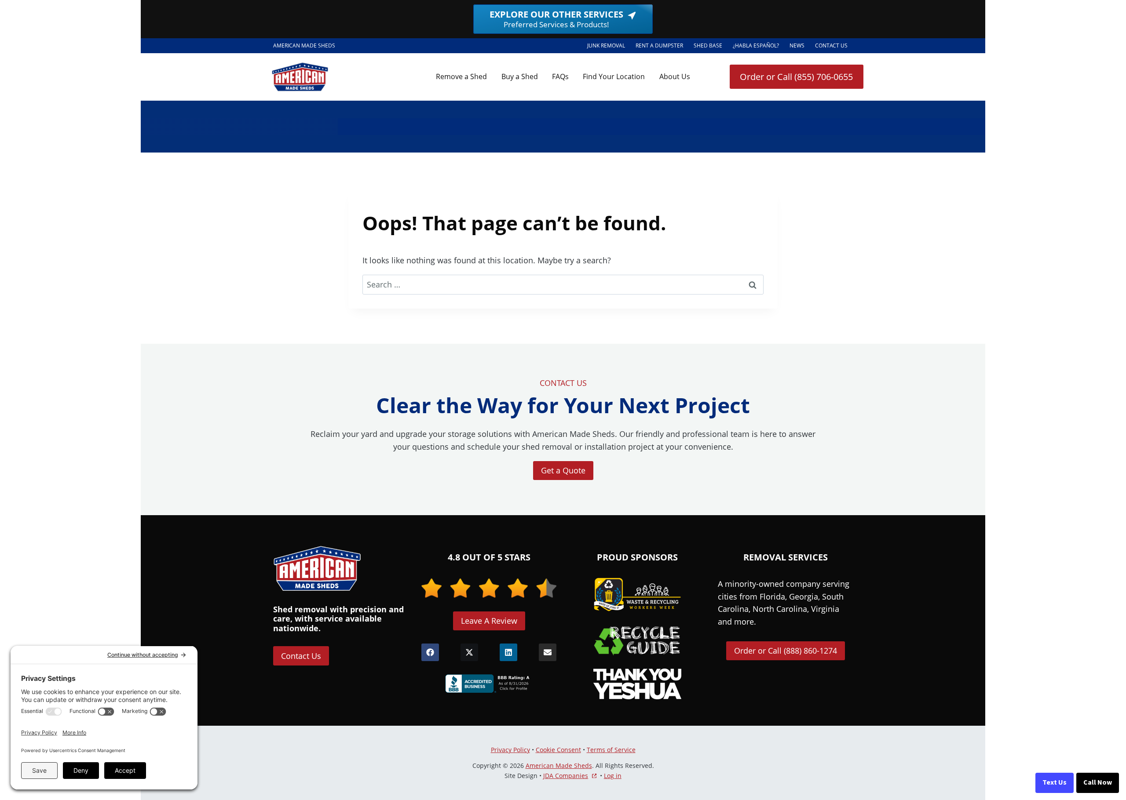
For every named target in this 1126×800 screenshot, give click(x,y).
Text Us (1054, 782)
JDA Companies (565, 776)
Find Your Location (614, 76)
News (797, 45)
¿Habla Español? (758, 47)
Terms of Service (611, 749)
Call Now (1097, 782)
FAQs (560, 76)
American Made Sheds (559, 765)
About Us (674, 76)
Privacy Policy (510, 749)
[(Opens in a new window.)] (489, 683)
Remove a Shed (461, 76)
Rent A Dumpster (662, 47)
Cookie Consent (558, 749)
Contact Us (831, 45)
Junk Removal (606, 45)
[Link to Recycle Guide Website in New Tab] (637, 640)
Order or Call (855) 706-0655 (796, 77)
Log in (612, 775)
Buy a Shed (519, 76)
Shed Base (711, 47)
